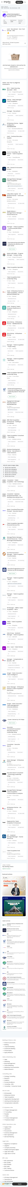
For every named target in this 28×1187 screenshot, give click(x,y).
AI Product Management (11, 1177)
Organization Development (11, 1099)
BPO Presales (7, 1164)
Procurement (8, 1131)
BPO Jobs (5, 1158)
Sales (5, 1059)
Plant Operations (8, 1135)
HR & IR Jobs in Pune (9, 476)
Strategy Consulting (9, 1076)
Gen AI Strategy (8, 1181)
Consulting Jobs (7, 1074)
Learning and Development (11, 1101)
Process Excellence (9, 1082)
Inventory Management (10, 1133)
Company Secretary (9, 1147)
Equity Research (8, 1052)
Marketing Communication (11, 1067)
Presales (6, 1114)
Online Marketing (9, 1065)
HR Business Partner (9, 1095)
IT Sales (6, 1116)
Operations (7, 1129)
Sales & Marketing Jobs (9, 1057)
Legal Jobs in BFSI (9, 1151)
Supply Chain (7, 1127)
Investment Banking (9, 1048)
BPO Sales (7, 1166)
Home (2, 6)
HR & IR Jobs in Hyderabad (11, 472)
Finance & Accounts (9, 1042)
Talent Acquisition (9, 1097)
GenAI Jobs (5, 1175)
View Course (12, 249)
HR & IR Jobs (6, 1090)
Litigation (6, 1145)
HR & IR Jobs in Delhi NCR (10, 471)
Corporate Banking (9, 1046)
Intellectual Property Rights (11, 1149)
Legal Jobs (5, 1141)
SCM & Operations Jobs (9, 1124)
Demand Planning (9, 1136)
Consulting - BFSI (8, 1084)
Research (6, 1078)
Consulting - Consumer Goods (12, 1086)
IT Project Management (10, 1110)
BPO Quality (7, 1162)
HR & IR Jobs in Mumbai (10, 467)
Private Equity (8, 1050)
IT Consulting (7, 1112)
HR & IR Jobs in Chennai (10, 474)
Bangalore (14, 37)
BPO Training (7, 1168)
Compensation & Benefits (11, 1103)
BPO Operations (8, 1160)
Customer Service (9, 1170)
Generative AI (8, 1179)
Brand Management (9, 1063)
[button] (12, 410)
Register (19, 2)
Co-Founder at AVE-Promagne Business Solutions (14, 16)
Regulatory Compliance (10, 1144)
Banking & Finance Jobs (9, 1040)
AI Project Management (10, 1183)
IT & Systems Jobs (7, 1107)
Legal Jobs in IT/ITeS (9, 1153)
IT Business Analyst (9, 1120)
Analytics (6, 1080)
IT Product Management (11, 1118)
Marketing (7, 1061)
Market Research (8, 1069)
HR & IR (6, 6)
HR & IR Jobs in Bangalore (11, 469)
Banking (6, 1044)
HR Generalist (8, 1093)
